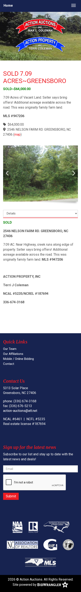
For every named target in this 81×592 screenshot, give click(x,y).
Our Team (9, 349)
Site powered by (25, 585)
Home (8, 5)
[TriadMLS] (40, 562)
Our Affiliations (13, 354)
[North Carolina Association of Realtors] (22, 544)
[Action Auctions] (41, 27)
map (17, 134)
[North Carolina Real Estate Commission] (68, 544)
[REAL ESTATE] (41, 45)
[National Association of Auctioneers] (17, 527)
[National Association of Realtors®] (33, 527)
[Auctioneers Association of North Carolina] (56, 527)
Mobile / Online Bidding (18, 359)
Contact (8, 364)
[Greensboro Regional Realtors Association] (50, 544)
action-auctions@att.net (20, 411)
